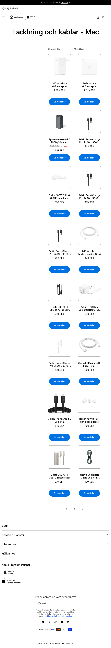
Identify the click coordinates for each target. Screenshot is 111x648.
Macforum (50, 643)
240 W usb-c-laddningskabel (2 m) (89, 252)
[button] (3, 17)
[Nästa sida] (82, 509)
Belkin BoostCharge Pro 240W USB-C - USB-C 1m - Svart (89, 197)
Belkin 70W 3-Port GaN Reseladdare (89, 420)
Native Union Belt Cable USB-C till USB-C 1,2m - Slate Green (89, 476)
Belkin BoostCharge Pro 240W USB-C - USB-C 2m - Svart (89, 141)
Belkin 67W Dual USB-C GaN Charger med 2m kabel (89, 308)
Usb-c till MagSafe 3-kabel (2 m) (89, 364)
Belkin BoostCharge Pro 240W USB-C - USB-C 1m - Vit (59, 364)
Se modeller (59, 102)
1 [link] (66, 509)
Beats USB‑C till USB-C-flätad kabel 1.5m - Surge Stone (59, 476)
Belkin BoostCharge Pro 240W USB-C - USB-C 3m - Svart (59, 253)
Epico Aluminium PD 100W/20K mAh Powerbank (59, 141)
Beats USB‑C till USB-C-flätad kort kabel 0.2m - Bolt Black (59, 308)
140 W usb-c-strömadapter (59, 85)
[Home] (16, 17)
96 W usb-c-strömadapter (89, 85)
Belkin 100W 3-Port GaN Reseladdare (59, 197)
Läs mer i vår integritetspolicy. (59, 616)
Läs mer (64, 3)
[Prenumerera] (72, 603)
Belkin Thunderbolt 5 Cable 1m (59, 420)
